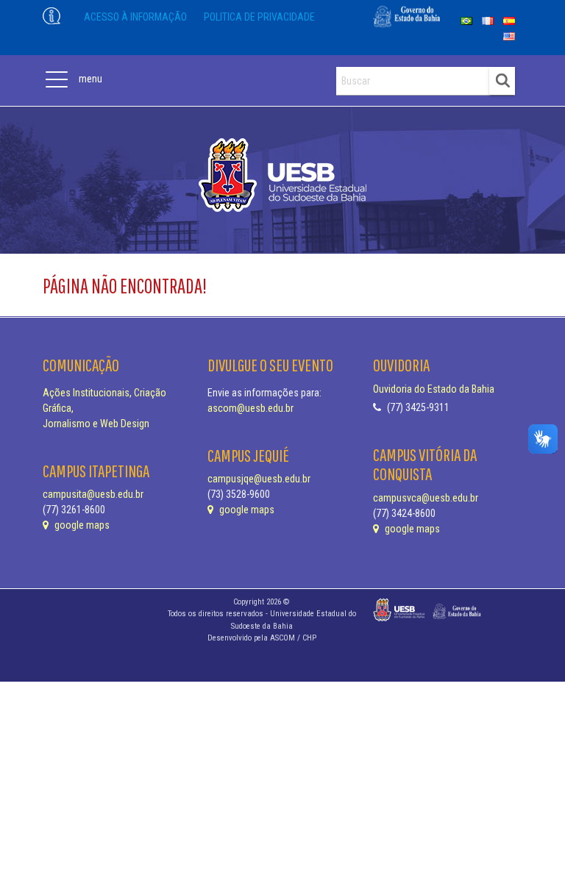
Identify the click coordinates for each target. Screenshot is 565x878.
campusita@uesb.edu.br (93, 494)
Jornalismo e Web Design (96, 423)
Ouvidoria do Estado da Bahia (433, 389)
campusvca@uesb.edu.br (425, 498)
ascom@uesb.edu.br (250, 408)
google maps (81, 525)
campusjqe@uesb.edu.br (258, 479)
